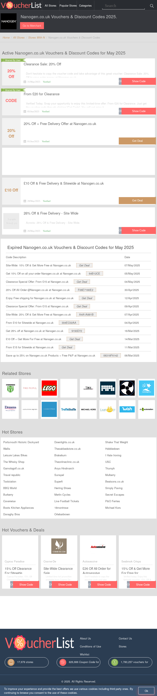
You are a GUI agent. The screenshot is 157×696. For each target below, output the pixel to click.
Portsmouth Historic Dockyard (21, 442)
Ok (146, 691)
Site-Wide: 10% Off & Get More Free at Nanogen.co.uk (38, 265)
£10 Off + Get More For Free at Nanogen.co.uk (33, 339)
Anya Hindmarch (64, 468)
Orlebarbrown (62, 514)
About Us (85, 638)
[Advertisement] (78, 161)
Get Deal (84, 265)
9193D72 (77, 331)
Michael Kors (113, 508)
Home (6, 37)
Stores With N (36, 37)
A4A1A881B (86, 314)
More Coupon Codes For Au (135, 654)
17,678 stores (25, 662)
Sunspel (59, 475)
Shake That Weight (116, 442)
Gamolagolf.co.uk (13, 468)
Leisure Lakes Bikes (15, 455)
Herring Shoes (62, 488)
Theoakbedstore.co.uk (67, 449)
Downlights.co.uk (64, 442)
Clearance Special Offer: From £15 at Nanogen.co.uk (37, 282)
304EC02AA (69, 323)
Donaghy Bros (11, 514)
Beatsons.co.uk (114, 481)
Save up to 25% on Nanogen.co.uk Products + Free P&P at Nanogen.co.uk (50, 355)
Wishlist (84, 654)
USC (108, 462)
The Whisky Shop (13, 462)
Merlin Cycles (62, 494)
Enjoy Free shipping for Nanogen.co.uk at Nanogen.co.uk (40, 298)
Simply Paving (113, 488)
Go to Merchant (32, 25)
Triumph (110, 468)
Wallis (6, 449)
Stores (123, 646)
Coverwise (9, 501)
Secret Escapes (114, 494)
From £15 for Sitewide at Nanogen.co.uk (30, 347)
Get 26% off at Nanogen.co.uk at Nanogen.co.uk (34, 331)
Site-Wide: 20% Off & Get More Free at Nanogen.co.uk (38, 314)
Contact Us (125, 638)
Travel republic (11, 475)
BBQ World (10, 488)
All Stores (50, 5)
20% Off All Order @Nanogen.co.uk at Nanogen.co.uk (38, 290)
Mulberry (110, 475)
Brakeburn (60, 455)
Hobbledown (112, 449)
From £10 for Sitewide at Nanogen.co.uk (30, 323)
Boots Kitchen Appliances (18, 508)
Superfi (58, 481)
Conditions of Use (90, 646)
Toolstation (9, 481)
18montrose (61, 508)
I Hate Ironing (113, 455)
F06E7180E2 (85, 290)
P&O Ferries (112, 501)
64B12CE (94, 273)
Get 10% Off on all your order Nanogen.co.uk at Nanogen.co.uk (43, 273)
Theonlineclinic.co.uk (66, 462)
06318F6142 (110, 355)
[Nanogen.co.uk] (9, 21)
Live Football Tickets (66, 501)
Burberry (8, 494)
